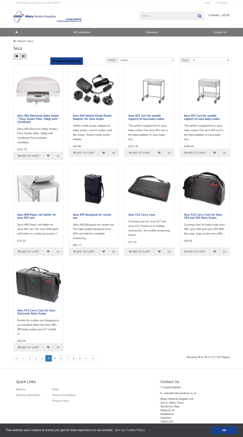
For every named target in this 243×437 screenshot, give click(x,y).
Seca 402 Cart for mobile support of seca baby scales (146, 117)
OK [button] (224, 430)
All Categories (81, 32)
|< (17, 358)
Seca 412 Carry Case (141, 214)
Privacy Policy (60, 400)
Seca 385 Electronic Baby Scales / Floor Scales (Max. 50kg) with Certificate (38, 119)
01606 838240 (38, 3)
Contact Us (220, 32)
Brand (21, 41)
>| (93, 358)
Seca (30, 41)
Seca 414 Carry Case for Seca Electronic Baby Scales (36, 312)
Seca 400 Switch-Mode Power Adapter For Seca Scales (92, 117)
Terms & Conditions (64, 395)
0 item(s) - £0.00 (219, 15)
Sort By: (112, 60)
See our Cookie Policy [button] (130, 430)
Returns (21, 389)
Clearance (152, 32)
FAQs (55, 389)
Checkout (222, 3)
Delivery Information (28, 395)
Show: (185, 60)
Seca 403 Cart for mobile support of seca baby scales (202, 117)
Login (207, 3)
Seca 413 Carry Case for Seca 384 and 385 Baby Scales (203, 216)
